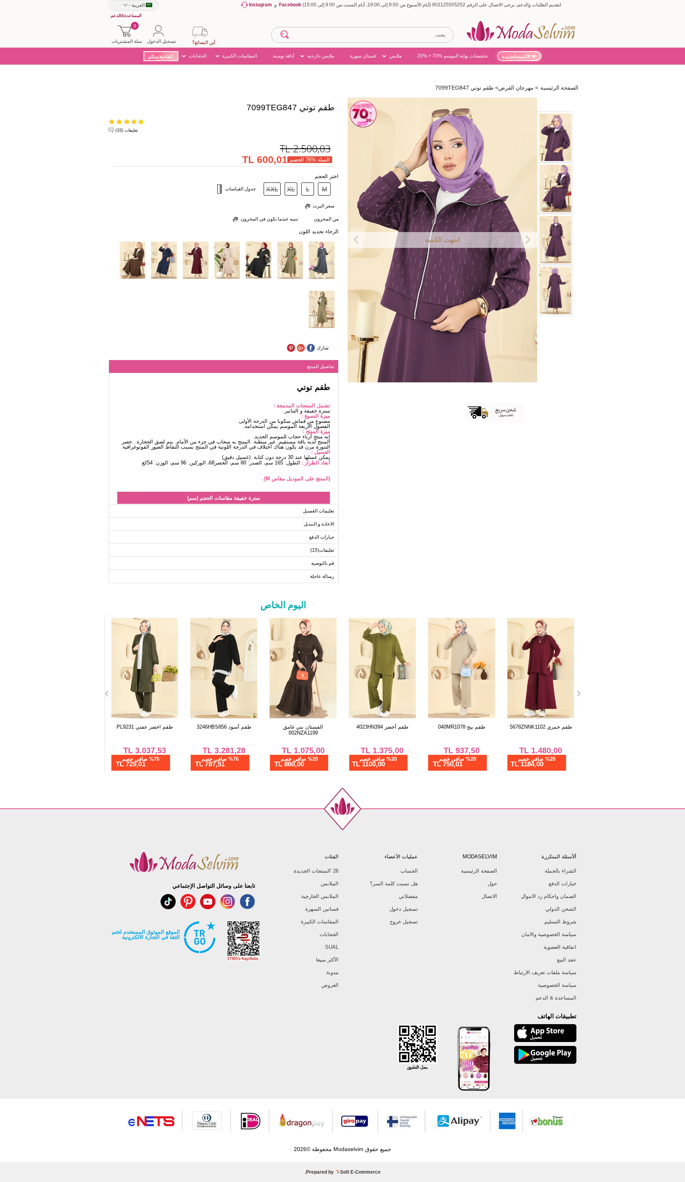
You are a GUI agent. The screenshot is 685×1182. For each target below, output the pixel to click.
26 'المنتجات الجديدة (316, 871)
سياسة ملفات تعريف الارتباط (545, 972)
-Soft (343, 1172)
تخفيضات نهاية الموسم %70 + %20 (452, 56)
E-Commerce (365, 1172)
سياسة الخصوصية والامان (548, 934)
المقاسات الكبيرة (239, 56)
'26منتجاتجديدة (517, 56)
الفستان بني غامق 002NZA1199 (303, 730)
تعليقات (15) (126, 130)
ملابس (395, 56)
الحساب (409, 871)
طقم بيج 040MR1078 (461, 727)
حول (492, 884)
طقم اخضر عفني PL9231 (145, 727)
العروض (330, 985)
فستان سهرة (363, 56)
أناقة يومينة (283, 56)
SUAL (332, 947)
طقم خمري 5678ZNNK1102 (541, 727)
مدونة (332, 972)
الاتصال (489, 896)
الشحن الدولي (560, 909)
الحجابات (198, 56)
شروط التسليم (560, 922)
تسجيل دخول (403, 909)
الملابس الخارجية (320, 896)
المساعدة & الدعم (556, 998)
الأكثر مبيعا (327, 960)
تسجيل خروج (404, 922)
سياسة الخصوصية (557, 985)
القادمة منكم (160, 56)
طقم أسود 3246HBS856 (224, 727)
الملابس (330, 884)
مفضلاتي (408, 896)
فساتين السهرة (322, 909)
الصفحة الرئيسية (479, 871)
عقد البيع (566, 960)
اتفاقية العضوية (559, 947)
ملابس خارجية (320, 56)
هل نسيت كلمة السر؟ (394, 884)
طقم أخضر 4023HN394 (382, 727)
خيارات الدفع (562, 884)
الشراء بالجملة (560, 871)
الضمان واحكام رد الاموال (548, 896)
